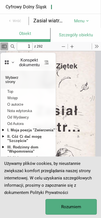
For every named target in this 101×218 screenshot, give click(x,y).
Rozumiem (71, 206)
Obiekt (25, 33)
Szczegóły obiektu (76, 34)
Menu (79, 20)
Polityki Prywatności (49, 192)
